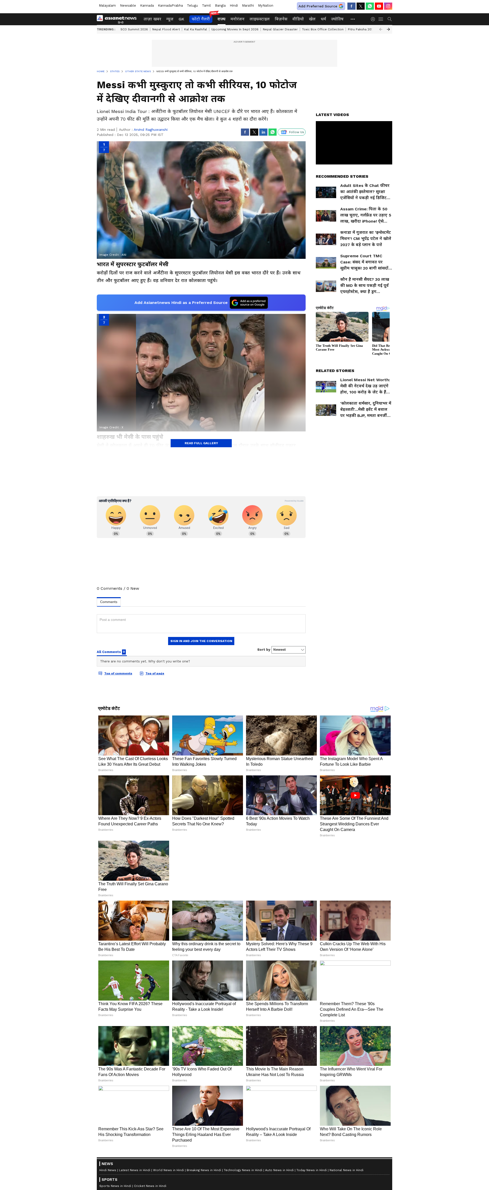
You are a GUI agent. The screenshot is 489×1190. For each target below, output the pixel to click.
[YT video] (379, 6)
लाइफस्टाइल (260, 19)
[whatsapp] (370, 6)
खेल (312, 19)
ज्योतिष (337, 19)
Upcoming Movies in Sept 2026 (235, 29)
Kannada (147, 5)
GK (181, 19)
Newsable (128, 5)
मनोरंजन (237, 19)
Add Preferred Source (317, 6)
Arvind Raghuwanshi (151, 129)
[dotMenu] (353, 19)
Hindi (234, 5)
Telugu (192, 5)
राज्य (221, 19)
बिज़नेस (281, 19)
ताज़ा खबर (152, 19)
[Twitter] (361, 6)
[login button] (374, 19)
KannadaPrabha (170, 5)
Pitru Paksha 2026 (361, 29)
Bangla (220, 5)
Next (388, 29)
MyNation (265, 5)
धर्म (323, 19)
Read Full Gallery (201, 443)
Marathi (248, 5)
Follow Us (296, 132)
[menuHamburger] (381, 19)
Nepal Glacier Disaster (280, 29)
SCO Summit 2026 (134, 29)
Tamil (206, 5)
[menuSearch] (390, 19)
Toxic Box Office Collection (323, 29)
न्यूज (169, 19)
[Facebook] (351, 6)
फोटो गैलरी (201, 19)
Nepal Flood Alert (166, 29)
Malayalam (107, 5)
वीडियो (298, 19)
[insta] (388, 6)
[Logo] (118, 19)
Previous (381, 29)
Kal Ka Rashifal (195, 29)
